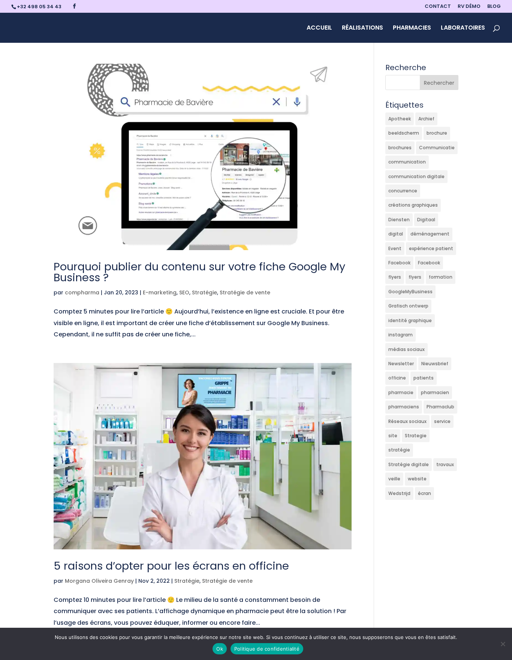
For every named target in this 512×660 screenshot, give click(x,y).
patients (423, 378)
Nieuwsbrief (434, 363)
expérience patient (431, 248)
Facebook (399, 263)
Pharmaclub (440, 407)
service (442, 421)
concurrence (402, 191)
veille (394, 479)
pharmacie (400, 392)
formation (440, 277)
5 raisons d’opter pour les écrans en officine (171, 565)
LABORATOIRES (463, 28)
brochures (400, 147)
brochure (437, 133)
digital (395, 234)
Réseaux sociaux (407, 421)
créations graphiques (413, 205)
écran (424, 493)
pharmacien (435, 392)
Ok (219, 649)
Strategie (416, 435)
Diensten (399, 219)
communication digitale (416, 176)
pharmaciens (403, 407)
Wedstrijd (399, 493)
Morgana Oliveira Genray (99, 581)
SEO (184, 292)
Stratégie (204, 292)
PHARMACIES (412, 28)
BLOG (494, 7)
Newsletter (401, 363)
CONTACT (438, 7)
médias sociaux (406, 349)
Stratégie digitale (408, 464)
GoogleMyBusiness (410, 291)
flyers (394, 277)
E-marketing (160, 292)
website (417, 479)
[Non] (502, 644)
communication (407, 162)
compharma (82, 292)
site (392, 435)
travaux (445, 464)
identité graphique (410, 320)
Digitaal (426, 219)
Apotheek (399, 119)
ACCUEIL (319, 28)
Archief (426, 119)
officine (397, 378)
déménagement (429, 234)
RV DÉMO (469, 7)
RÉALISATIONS (362, 28)
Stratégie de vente (245, 292)
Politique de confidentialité (266, 649)
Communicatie (437, 147)
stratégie (399, 450)
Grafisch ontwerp (408, 306)
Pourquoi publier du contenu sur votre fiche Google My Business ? (199, 272)
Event (394, 248)
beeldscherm (403, 133)
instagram (400, 335)
